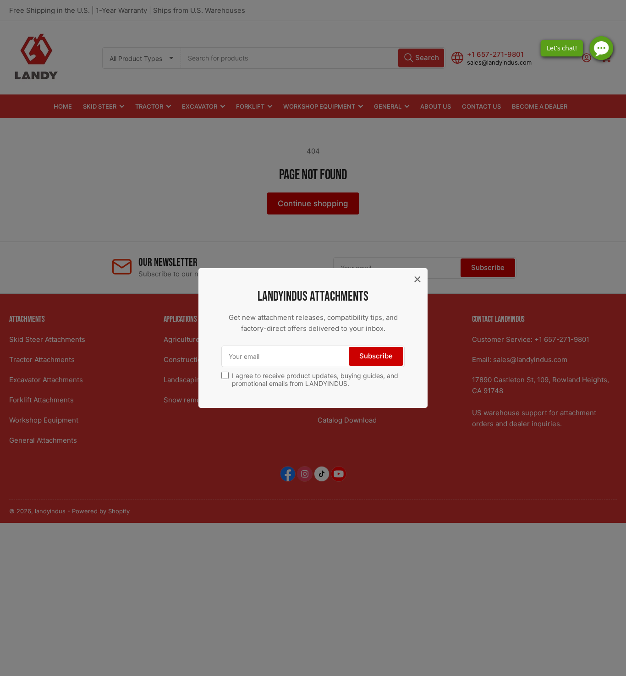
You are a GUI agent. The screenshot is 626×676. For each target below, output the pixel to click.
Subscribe (376, 356)
